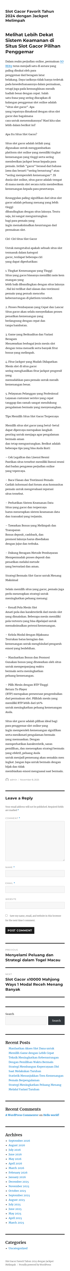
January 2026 (17, 1177)
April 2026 (15, 1163)
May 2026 (15, 1159)
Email (10, 883)
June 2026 (15, 1154)
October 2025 (17, 1190)
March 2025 (16, 1222)
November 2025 (19, 1186)
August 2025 (17, 1199)
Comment (12, 818)
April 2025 (15, 1218)
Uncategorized (18, 1248)
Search (9, 1014)
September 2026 (19, 1140)
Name (10, 867)
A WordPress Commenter (22, 1115)
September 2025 (19, 1195)
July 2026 (15, 1149)
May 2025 (15, 1213)
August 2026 (17, 1145)
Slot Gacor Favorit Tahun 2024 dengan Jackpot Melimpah (29, 16)
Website (10, 899)
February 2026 (18, 1172)
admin (13, 779)
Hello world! (51, 1115)
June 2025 (15, 1209)
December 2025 (19, 1181)
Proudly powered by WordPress (35, 1264)
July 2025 (15, 1204)
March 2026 (16, 1168)
